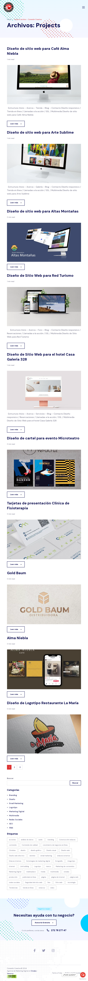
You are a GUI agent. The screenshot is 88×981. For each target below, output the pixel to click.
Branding (13, 795)
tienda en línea (28, 888)
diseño (23, 850)
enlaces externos (63, 856)
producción (13, 877)
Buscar (10, 778)
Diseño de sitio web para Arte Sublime (40, 132)
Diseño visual (51, 850)
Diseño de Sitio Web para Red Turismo (40, 275)
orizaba (66, 872)
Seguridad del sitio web (33, 882)
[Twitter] (43, 950)
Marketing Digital (16, 811)
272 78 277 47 (58, 930)
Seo (48, 882)
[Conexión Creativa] (8, 7)
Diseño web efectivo (16, 856)
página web (74, 877)
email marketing (46, 856)
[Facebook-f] (35, 950)
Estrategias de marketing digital (38, 861)
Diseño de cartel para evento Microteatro (43, 438)
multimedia (54, 872)
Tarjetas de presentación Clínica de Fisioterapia (38, 505)
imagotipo (71, 861)
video (52, 888)
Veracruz (10, 973)
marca (48, 866)
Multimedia (14, 815)
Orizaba (33, 971)
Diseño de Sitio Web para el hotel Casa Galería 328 (41, 357)
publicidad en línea (29, 877)
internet (12, 866)
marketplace (31, 872)
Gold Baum (16, 573)
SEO (11, 823)
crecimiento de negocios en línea (55, 845)
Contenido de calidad (30, 845)
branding (51, 840)
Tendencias (13, 888)
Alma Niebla (17, 638)
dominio (32, 856)
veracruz (42, 888)
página (43, 877)
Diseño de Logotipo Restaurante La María (43, 703)
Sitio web (58, 882)
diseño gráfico (36, 850)
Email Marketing (16, 803)
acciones (12, 840)
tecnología (71, 882)
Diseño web (65, 850)
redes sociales (14, 882)
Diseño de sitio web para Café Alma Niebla (38, 51)
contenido (13, 845)
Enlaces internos (15, 861)
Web (11, 827)
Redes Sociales (15, 819)
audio (40, 840)
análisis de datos (27, 840)
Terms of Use (57, 973)
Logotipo (13, 807)
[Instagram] (53, 950)
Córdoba (12, 850)
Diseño (12, 799)
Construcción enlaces (67, 840)
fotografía (58, 861)
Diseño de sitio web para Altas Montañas (43, 211)
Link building (24, 866)
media (43, 872)
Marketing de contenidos (65, 866)
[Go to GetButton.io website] (82, 979)
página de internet (58, 877)
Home (9, 19)
